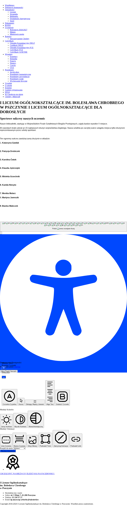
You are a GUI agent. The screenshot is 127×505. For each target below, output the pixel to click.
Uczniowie (9, 27)
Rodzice (8, 36)
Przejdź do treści (6, 448)
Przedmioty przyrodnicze (20, 77)
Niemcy (13, 63)
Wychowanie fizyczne (18, 81)
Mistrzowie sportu (17, 34)
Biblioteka (14, 16)
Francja (13, 61)
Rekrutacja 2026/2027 (18, 30)
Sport (12, 21)
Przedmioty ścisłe (17, 79)
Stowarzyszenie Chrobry (19, 39)
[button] (1, 233)
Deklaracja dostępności (14, 7)
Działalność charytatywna (20, 19)
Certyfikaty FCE (16, 50)
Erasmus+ (14, 56)
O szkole (8, 85)
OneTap (17, 367)
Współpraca (9, 5)
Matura (13, 32)
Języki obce (14, 72)
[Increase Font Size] (4, 368)
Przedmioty (9, 70)
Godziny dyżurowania (13, 90)
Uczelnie (8, 83)
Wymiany (9, 54)
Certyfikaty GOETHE (18, 52)
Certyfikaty (9, 41)
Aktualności (9, 10)
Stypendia (14, 14)
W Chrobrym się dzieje (14, 94)
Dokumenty (9, 23)
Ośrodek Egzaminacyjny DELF (22, 43)
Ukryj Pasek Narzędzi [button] (9, 371)
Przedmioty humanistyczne (20, 74)
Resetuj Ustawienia (8, 451)
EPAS (7, 92)
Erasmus (8, 88)
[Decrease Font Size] (4, 377)
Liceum (13, 12)
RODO (8, 25)
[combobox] (63, 227)
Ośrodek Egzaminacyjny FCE (21, 48)
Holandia (13, 59)
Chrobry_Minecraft (12, 97)
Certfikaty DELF (16, 45)
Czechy (13, 65)
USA (12, 68)
